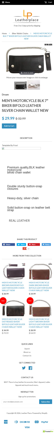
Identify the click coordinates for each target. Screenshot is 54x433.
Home (4, 33)
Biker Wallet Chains (20, 33)
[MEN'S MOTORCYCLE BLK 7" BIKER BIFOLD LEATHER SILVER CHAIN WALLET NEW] (20, 86)
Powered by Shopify (39, 413)
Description (26, 138)
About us (27, 352)
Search (27, 349)
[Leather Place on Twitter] (24, 369)
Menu (7, 2)
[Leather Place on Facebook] (30, 369)
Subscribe (45, 402)
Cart (50, 2)
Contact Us (27, 356)
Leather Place (26, 413)
